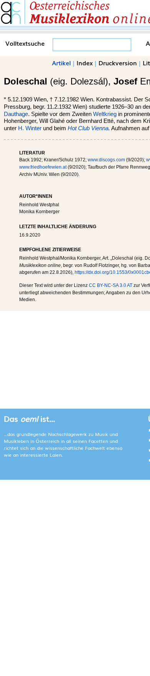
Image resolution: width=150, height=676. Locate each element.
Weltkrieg (105, 114)
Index (85, 62)
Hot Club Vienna (88, 128)
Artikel (61, 62)
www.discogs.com (106, 159)
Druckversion (117, 62)
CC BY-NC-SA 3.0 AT (110, 285)
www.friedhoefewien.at (43, 167)
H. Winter (30, 128)
